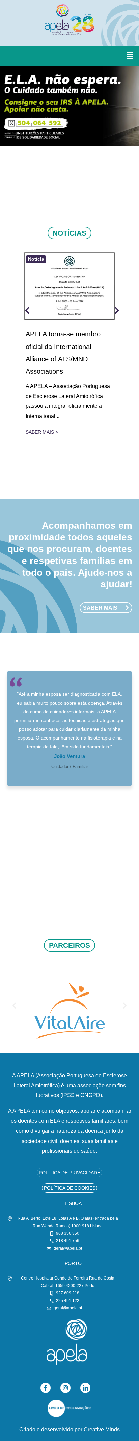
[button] (130, 55)
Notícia (36, 259)
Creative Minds (102, 1429)
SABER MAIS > (42, 432)
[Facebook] (45, 1388)
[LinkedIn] (85, 1388)
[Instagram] (65, 1388)
